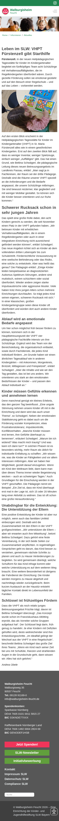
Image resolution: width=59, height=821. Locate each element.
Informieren (15, 35)
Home (5, 35)
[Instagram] (55, 3)
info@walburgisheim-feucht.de (22, 699)
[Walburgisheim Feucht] (27, 11)
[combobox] (19, 795)
